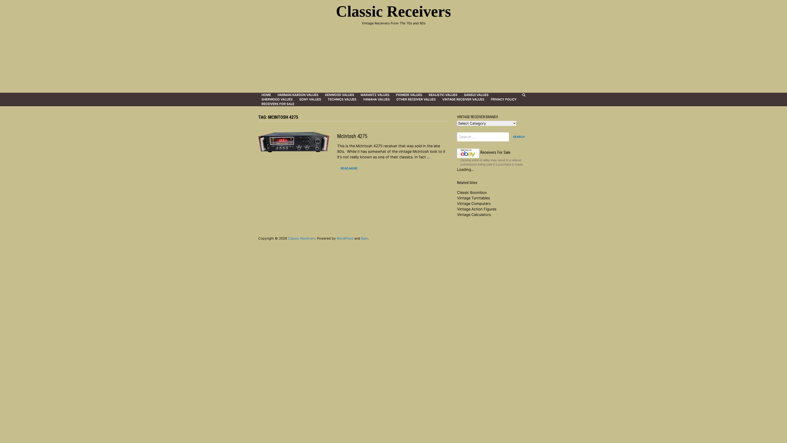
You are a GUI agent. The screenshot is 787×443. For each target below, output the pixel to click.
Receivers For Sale (278, 104)
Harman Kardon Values (297, 95)
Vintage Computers (474, 203)
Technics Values (342, 99)
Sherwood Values (277, 99)
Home (266, 95)
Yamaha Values (376, 99)
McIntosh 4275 (352, 136)
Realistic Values (443, 95)
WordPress (345, 238)
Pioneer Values (409, 95)
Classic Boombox (472, 192)
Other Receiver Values (416, 99)
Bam (364, 238)
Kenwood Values (339, 95)
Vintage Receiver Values (463, 99)
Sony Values (310, 99)
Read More (349, 168)
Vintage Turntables (473, 198)
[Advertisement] (393, 62)
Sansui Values (476, 95)
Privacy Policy (504, 99)
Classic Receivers (393, 11)
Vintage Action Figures (476, 209)
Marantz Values (375, 95)
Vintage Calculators (474, 214)
